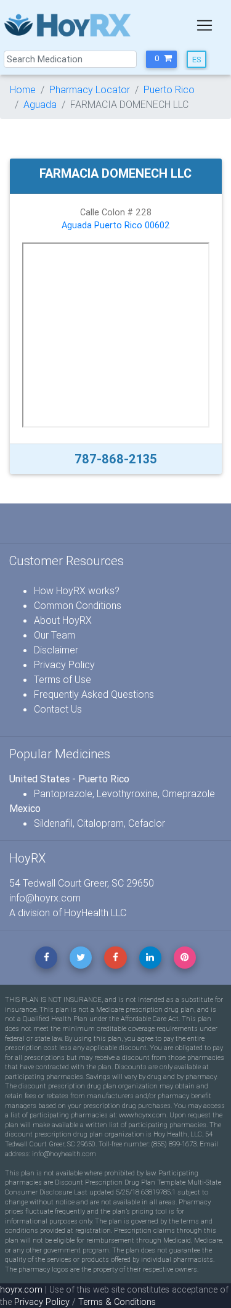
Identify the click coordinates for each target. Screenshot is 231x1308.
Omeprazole (188, 793)
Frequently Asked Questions (94, 694)
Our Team (54, 635)
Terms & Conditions (117, 1301)
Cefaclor (146, 823)
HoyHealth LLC (95, 912)
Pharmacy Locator (89, 89)
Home (23, 89)
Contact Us (58, 709)
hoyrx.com (21, 1289)
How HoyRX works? (77, 590)
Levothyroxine (127, 793)
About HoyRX (63, 620)
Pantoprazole (63, 793)
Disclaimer (56, 650)
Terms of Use (62, 679)
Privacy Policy (64, 664)
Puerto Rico (169, 89)
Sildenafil (53, 823)
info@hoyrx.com (45, 898)
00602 (157, 225)
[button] (161, 59)
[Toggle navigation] (204, 25)
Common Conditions (77, 605)
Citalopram (100, 823)
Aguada (40, 104)
